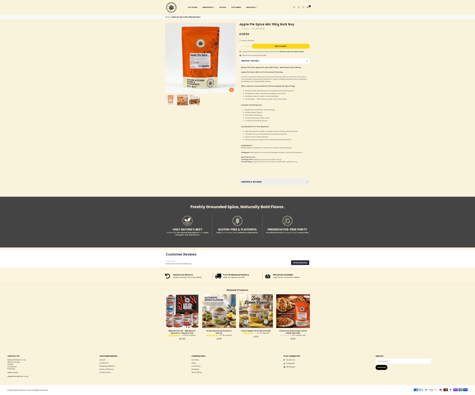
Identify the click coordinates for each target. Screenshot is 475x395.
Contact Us (104, 363)
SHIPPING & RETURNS (251, 182)
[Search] (294, 7)
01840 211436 (12, 372)
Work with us (196, 372)
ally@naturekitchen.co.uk (17, 376)
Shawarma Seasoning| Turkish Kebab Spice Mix (256, 332)
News (193, 363)
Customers (236, 7)
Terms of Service (106, 369)
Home (167, 17)
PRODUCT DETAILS (250, 61)
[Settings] (299, 7)
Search (102, 360)
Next (233, 58)
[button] (300, 262)
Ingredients (207, 7)
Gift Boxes (193, 7)
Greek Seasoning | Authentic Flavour (182, 332)
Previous (167, 58)
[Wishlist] (303, 7)
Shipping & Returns (107, 366)
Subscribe (381, 367)
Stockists (195, 369)
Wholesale (251, 7)
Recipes (223, 7)
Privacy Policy (105, 372)
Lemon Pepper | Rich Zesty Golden (219, 331)
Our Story (195, 360)
